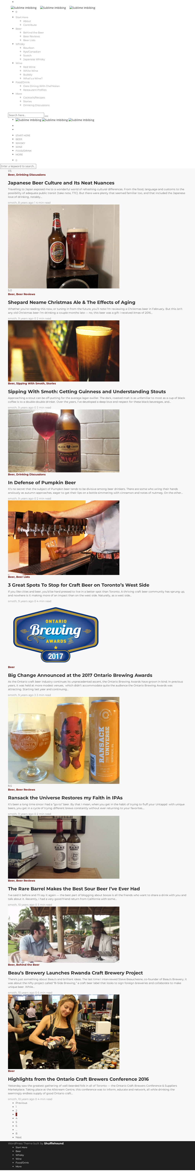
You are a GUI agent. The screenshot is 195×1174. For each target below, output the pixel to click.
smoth (12, 202)
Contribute (30, 24)
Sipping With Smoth (30, 383)
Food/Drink (23, 82)
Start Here (22, 17)
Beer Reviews (31, 36)
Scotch (27, 55)
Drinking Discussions (36, 105)
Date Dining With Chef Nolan (41, 86)
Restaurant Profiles (34, 89)
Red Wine (29, 66)
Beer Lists (29, 40)
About (27, 21)
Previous (21, 1103)
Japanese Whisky (34, 59)
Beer (19, 28)
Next (19, 1137)
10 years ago (26, 904)
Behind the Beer (33, 32)
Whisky (20, 43)
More (19, 93)
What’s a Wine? (32, 78)
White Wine (30, 70)
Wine (19, 63)
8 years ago (26, 202)
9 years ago (26, 318)
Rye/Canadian (32, 51)
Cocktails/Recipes (34, 97)
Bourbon (28, 47)
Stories (27, 101)
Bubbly (27, 74)
